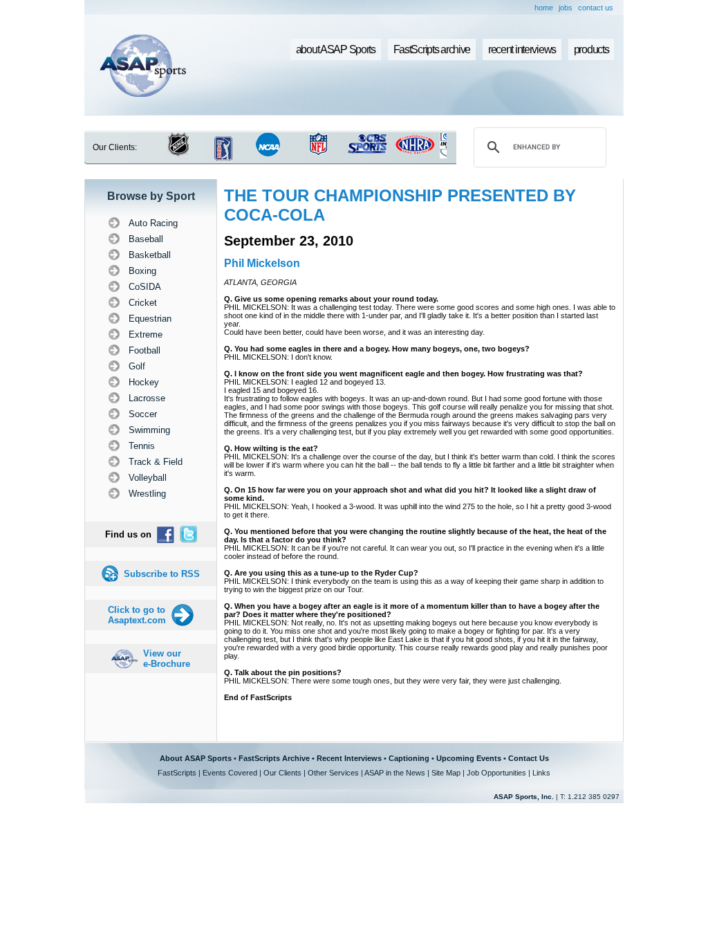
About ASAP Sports (196, 758)
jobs (565, 7)
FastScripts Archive (274, 758)
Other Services (333, 773)
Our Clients (282, 773)
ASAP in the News (394, 773)
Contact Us (528, 758)
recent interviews (522, 49)
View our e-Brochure (166, 658)
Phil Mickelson (262, 263)
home (543, 7)
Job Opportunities (496, 773)
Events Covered (230, 773)
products (591, 49)
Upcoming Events (468, 758)
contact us (595, 7)
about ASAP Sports (335, 49)
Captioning (409, 758)
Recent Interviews (349, 758)
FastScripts (177, 773)
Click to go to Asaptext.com (137, 615)
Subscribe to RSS (162, 574)
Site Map (445, 773)
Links (541, 773)
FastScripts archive (432, 49)
